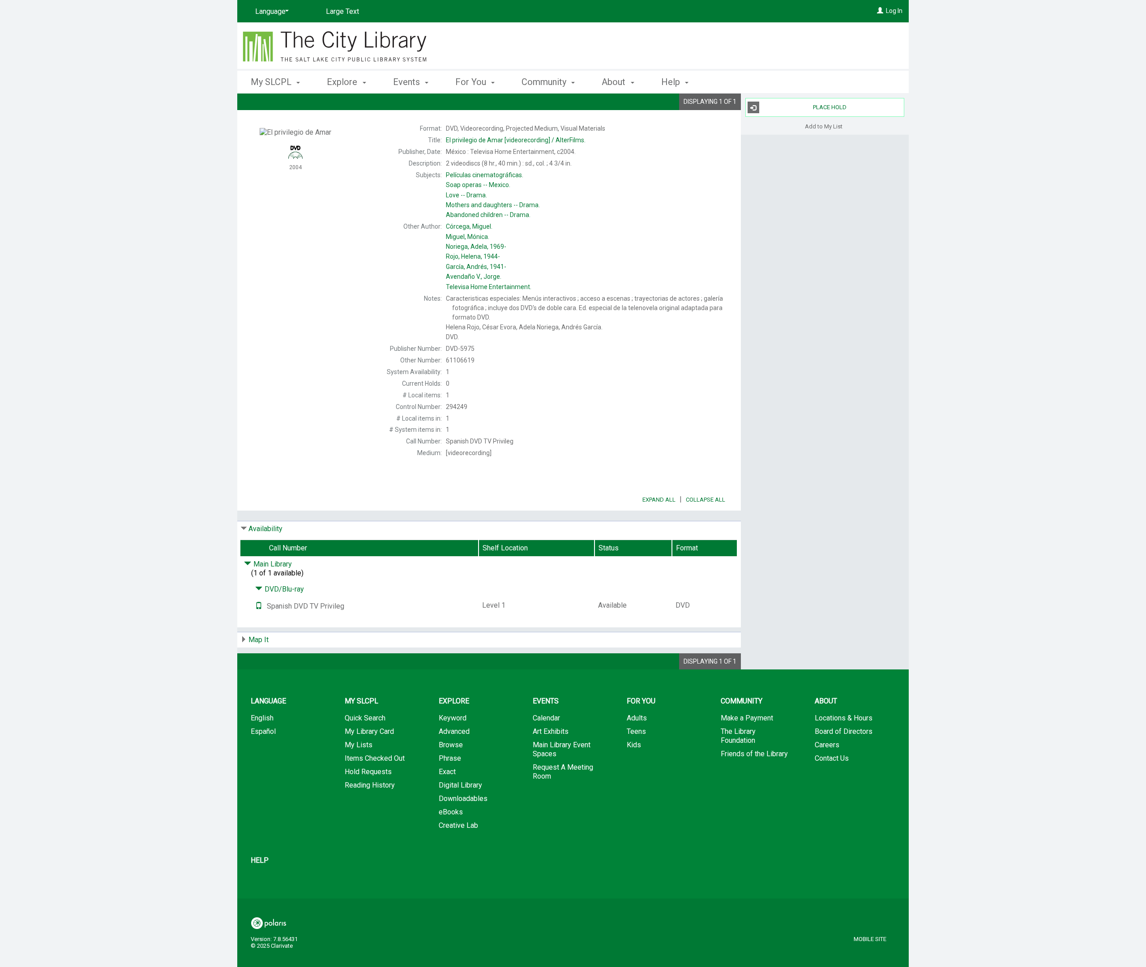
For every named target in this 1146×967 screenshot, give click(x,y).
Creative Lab (458, 825)
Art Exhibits (551, 731)
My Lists (358, 745)
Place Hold (830, 107)
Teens (636, 731)
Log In (894, 10)
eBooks (451, 812)
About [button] (615, 82)
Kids (634, 745)
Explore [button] (343, 82)
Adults (637, 718)
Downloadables (463, 798)
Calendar (546, 718)
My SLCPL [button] (272, 82)
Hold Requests (368, 771)
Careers (827, 745)
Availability (265, 528)
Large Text (342, 11)
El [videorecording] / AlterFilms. (516, 140)
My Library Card (369, 731)
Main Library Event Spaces (561, 749)
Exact (447, 771)
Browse (451, 745)
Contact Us (832, 758)
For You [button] (471, 82)
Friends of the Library (754, 754)
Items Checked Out (375, 758)
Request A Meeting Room (563, 771)
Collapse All (705, 499)
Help (260, 860)
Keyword (452, 718)
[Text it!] (258, 606)
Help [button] (671, 82)
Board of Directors (843, 731)
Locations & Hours (843, 718)
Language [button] (268, 701)
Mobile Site (870, 939)
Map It (258, 639)
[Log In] (880, 10)
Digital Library (460, 785)
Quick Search (365, 718)
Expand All (659, 499)
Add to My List (823, 126)
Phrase (450, 758)
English (262, 718)
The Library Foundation (738, 736)
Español (263, 731)
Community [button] (545, 82)
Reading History (370, 785)
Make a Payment (747, 718)
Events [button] (407, 82)
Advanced (454, 731)
